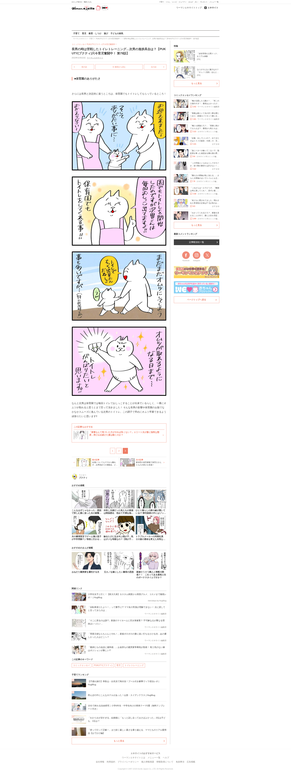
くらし (168, 2)
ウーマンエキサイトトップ (189, 7)
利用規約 (111, 762)
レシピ (174, 2)
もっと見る (119, 741)
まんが (190, 2)
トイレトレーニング (134, 665)
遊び (106, 33)
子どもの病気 (116, 33)
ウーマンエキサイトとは (133, 757)
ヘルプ (166, 757)
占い (196, 2)
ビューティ (182, 2)
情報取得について (164, 762)
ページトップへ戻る (196, 299)
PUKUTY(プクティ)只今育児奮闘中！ (102, 44)
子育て (161, 2)
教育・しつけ (95, 33)
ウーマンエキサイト (95, 58)
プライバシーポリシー (128, 762)
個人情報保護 (147, 762)
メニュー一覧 (214, 2)
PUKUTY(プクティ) (103, 665)
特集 (176, 46)
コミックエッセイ (81, 665)
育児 (84, 33)
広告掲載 (191, 762)
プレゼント (203, 2)
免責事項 (180, 762)
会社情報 (100, 762)
